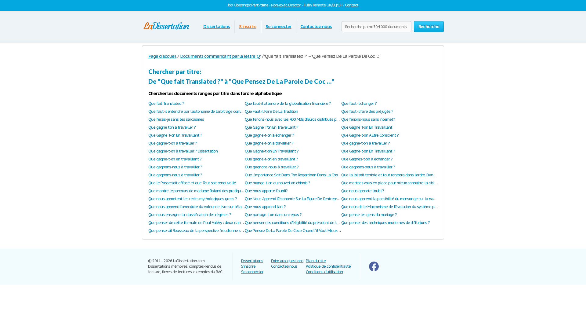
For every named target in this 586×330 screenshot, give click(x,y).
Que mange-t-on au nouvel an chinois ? (277, 182)
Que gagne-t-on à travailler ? (172, 143)
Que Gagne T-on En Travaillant (366, 127)
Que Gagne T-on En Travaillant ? (175, 135)
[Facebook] (374, 270)
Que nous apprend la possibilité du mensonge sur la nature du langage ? (402, 198)
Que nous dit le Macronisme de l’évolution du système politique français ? (402, 206)
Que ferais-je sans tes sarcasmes (176, 119)
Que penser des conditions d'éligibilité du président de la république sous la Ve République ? (321, 222)
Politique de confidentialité (328, 266)
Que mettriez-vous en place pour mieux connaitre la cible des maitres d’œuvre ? (407, 182)
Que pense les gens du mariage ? (369, 214)
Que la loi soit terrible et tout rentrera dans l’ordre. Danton (390, 175)
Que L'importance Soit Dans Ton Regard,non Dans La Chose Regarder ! (302, 175)
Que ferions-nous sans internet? (368, 119)
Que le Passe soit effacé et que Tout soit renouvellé (192, 182)
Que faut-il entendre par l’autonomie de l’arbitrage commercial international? (212, 111)
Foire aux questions (287, 260)
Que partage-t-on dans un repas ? (273, 214)
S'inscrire (247, 26)
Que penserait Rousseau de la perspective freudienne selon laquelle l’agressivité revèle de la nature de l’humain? (243, 230)
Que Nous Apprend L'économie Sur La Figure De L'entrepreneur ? (297, 198)
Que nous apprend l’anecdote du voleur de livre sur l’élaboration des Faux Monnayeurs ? (222, 206)
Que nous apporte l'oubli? (266, 190)
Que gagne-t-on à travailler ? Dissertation (183, 151)
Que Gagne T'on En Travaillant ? (271, 127)
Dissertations (216, 26)
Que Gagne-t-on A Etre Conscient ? (370, 135)
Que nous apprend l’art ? (265, 206)
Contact (351, 5)
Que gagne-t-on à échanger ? (269, 135)
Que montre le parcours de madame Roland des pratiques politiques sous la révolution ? (222, 190)
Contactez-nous (315, 26)
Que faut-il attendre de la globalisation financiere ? (288, 103)
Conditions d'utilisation (324, 271)
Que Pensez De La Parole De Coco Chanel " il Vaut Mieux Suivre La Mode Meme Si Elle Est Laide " (324, 230)
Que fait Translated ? (166, 103)
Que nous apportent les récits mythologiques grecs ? (192, 198)
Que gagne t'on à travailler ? (172, 127)
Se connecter (278, 26)
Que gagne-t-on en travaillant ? (174, 159)
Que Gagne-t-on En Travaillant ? (271, 151)
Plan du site (316, 260)
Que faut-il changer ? (359, 103)
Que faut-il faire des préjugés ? (367, 111)
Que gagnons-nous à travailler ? (175, 167)
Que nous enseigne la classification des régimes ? (189, 214)
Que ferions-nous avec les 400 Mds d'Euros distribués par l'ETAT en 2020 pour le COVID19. (319, 119)
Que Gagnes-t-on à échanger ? (366, 159)
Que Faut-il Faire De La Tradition (271, 111)
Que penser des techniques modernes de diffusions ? (385, 222)
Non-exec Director (286, 5)
